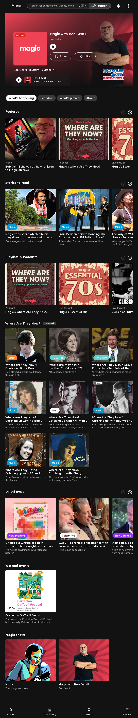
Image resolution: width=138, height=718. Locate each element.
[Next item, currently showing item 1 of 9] (130, 183)
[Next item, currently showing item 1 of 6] (130, 112)
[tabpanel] (69, 399)
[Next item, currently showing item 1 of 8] (130, 258)
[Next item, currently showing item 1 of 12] (130, 492)
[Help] (129, 6)
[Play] (19, 80)
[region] (69, 145)
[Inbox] (118, 6)
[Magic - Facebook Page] (53, 47)
